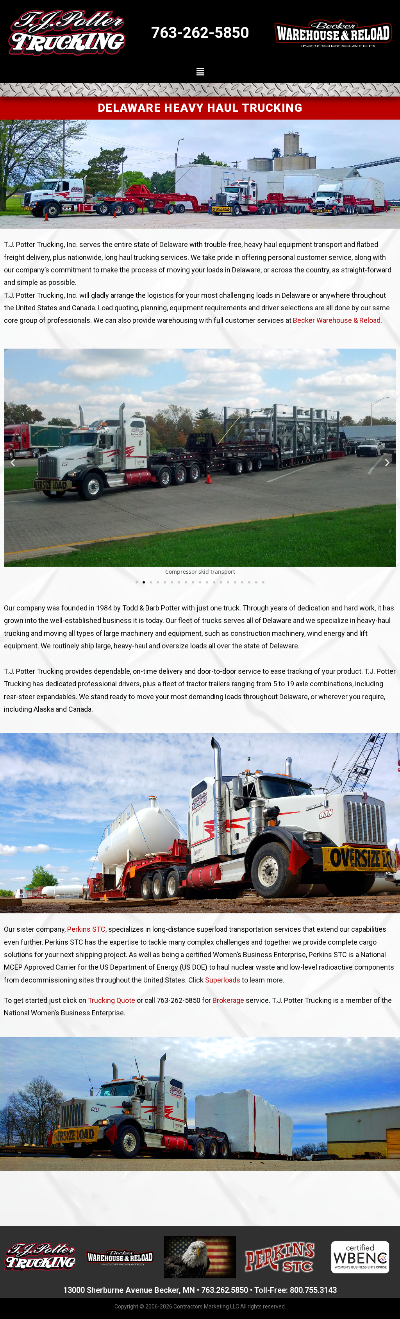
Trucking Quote (111, 1000)
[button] (200, 71)
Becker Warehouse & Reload (336, 320)
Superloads (222, 980)
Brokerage (228, 1000)
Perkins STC (86, 929)
